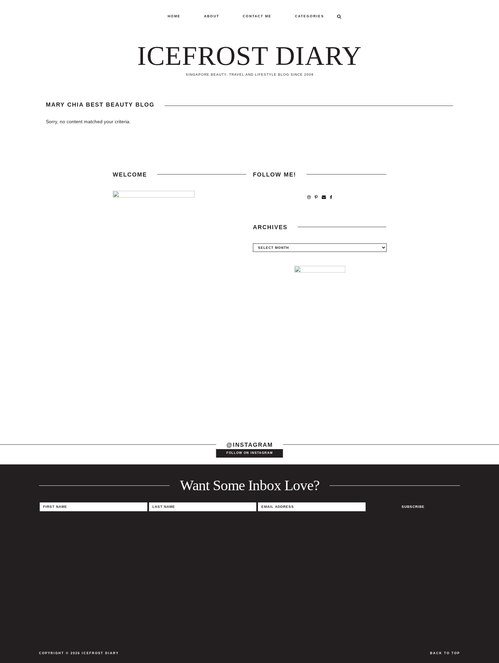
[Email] (324, 197)
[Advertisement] (319, 377)
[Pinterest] (316, 197)
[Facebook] (331, 197)
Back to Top (445, 653)
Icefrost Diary (249, 56)
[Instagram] (309, 197)
